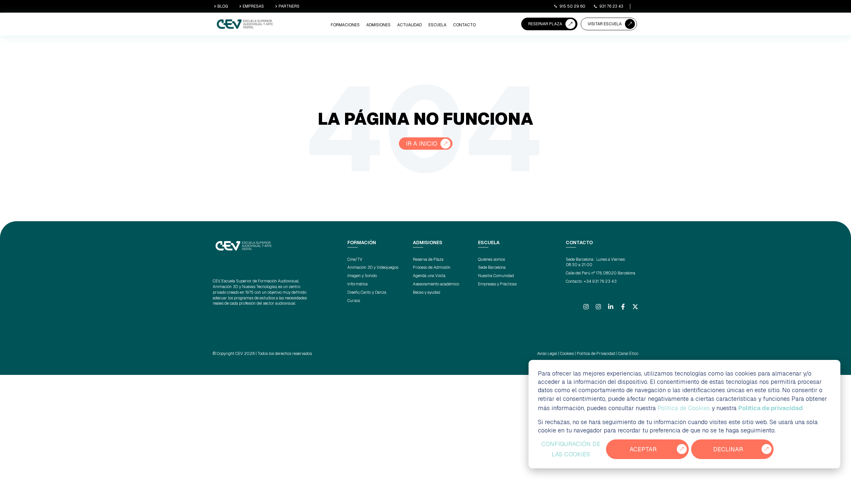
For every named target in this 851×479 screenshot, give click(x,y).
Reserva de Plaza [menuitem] (428, 259)
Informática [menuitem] (357, 284)
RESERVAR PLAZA (545, 24)
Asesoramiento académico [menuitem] (436, 284)
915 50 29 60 (572, 6)
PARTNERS (289, 6)
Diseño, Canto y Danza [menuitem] (366, 292)
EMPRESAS (253, 6)
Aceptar (643, 449)
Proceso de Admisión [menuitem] (431, 267)
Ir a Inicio (421, 143)
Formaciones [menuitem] (345, 25)
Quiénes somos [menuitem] (491, 259)
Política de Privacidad (596, 353)
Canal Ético (628, 353)
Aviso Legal (547, 353)
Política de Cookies (684, 408)
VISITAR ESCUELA (605, 24)
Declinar (728, 449)
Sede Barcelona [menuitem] (492, 267)
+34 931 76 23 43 (600, 281)
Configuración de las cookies (570, 449)
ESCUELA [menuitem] (437, 25)
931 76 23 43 (611, 6)
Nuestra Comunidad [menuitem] (496, 275)
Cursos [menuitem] (353, 300)
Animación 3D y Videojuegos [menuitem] (372, 267)
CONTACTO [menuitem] (464, 25)
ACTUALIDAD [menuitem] (409, 25)
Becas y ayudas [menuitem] (426, 292)
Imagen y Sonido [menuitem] (362, 275)
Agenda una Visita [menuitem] (429, 275)
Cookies (567, 353)
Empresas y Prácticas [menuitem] (497, 284)
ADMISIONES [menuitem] (378, 25)
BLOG (222, 6)
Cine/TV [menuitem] (354, 259)
